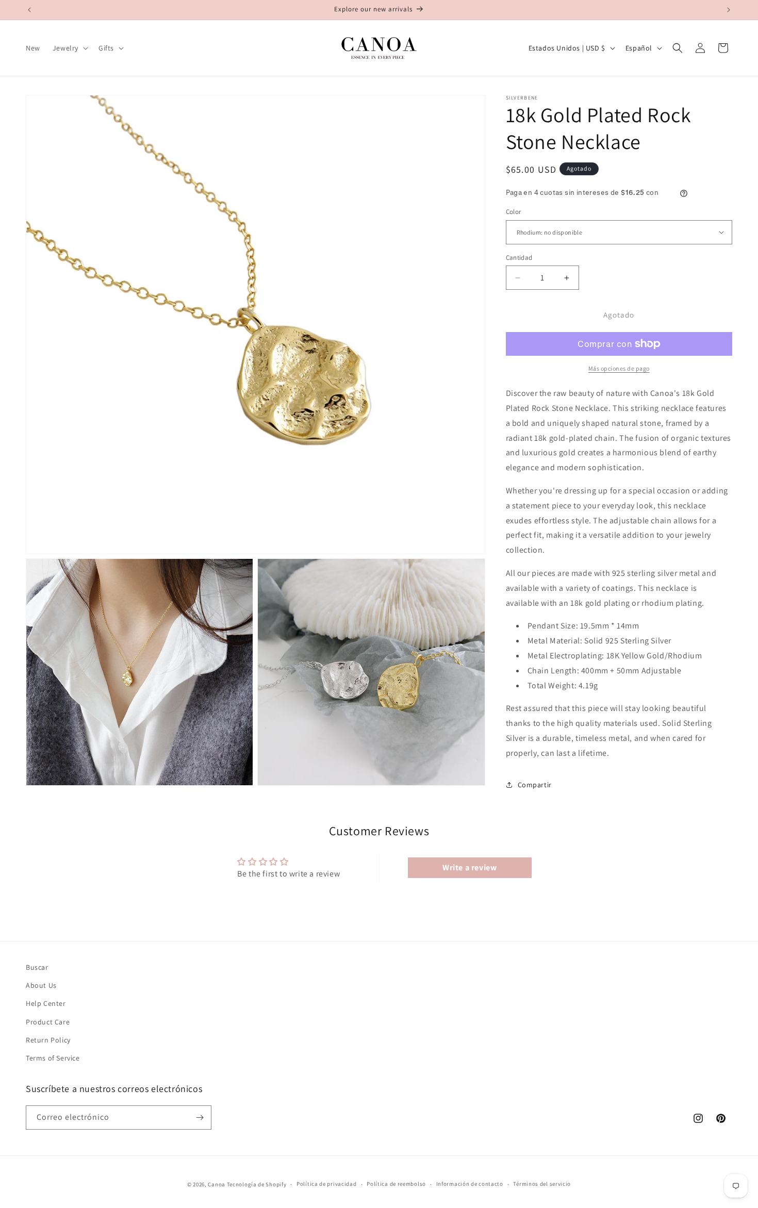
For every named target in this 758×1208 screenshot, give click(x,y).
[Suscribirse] (199, 1117)
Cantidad (519, 257)
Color (513, 211)
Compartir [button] (535, 784)
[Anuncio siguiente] (728, 10)
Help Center (46, 1003)
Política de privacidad (326, 1183)
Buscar (37, 967)
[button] (69, 48)
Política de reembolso (396, 1183)
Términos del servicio (542, 1183)
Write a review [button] (469, 867)
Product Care (48, 1022)
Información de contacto (469, 1183)
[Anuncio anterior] (29, 10)
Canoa (216, 1184)
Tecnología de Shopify (257, 1184)
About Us (41, 985)
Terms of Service (53, 1058)
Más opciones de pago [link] (619, 368)
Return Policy (48, 1040)
